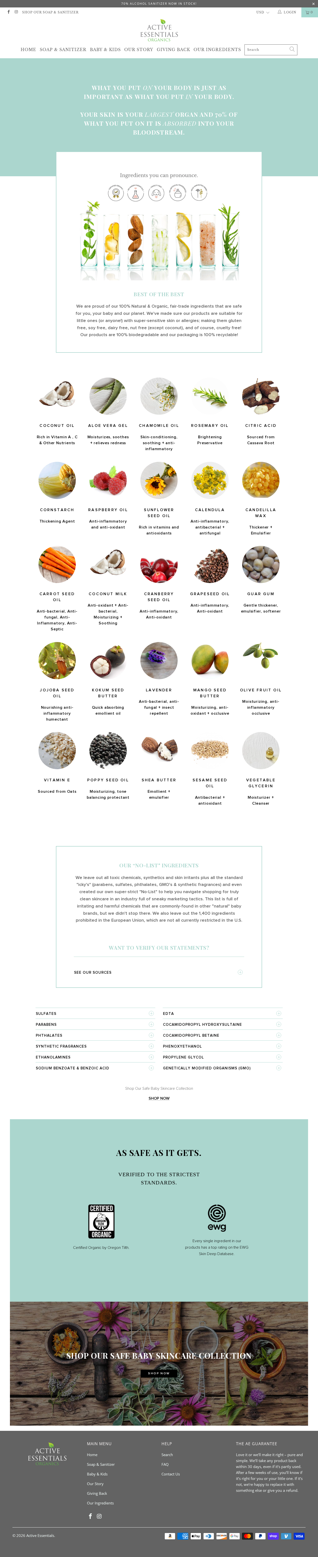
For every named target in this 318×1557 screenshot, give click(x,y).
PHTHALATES (49, 1035)
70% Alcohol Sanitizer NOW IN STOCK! (159, 3)
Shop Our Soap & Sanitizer (50, 12)
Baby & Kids (105, 49)
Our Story (138, 49)
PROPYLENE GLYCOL (183, 1057)
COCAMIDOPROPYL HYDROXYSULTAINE (202, 1025)
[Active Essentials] (159, 30)
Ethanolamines (53, 1057)
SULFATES (46, 1014)
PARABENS (46, 1025)
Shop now (159, 1373)
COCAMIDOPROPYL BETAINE (191, 1035)
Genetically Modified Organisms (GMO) (207, 1068)
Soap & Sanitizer (63, 49)
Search (167, 1454)
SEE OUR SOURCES (93, 972)
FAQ (165, 1464)
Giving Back (173, 49)
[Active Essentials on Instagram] (16, 12)
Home (28, 49)
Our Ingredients (217, 49)
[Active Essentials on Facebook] (8, 12)
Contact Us (170, 1473)
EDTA (168, 1014)
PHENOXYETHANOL (182, 1046)
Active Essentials (40, 1535)
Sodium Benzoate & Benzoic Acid (72, 1068)
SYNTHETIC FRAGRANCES (61, 1046)
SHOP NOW (159, 1098)
